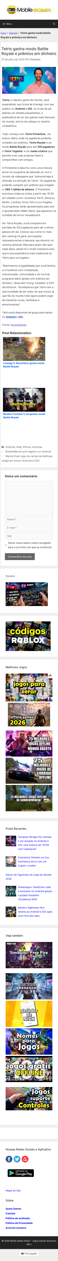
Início (3, 33)
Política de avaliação (18, 1218)
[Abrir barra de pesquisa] (54, 24)
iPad (18, 447)
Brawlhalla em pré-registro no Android (28, 451)
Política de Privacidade (19, 1223)
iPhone (27, 447)
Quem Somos (13, 1208)
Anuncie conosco (16, 1227)
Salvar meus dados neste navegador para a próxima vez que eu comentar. (30, 545)
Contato (10, 1213)
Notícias (37, 447)
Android (13, 33)
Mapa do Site (13, 1190)
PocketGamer (18, 324)
